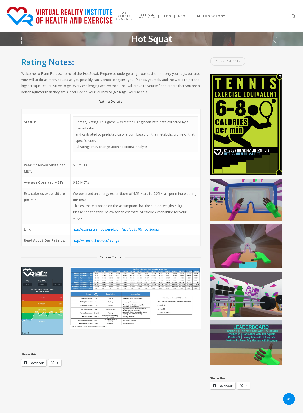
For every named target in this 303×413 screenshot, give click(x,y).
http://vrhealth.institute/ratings (96, 240)
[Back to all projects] (24, 40)
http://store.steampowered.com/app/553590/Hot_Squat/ (116, 229)
